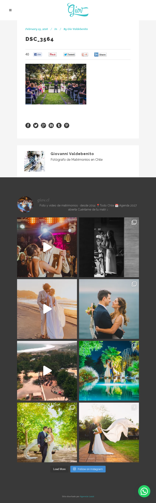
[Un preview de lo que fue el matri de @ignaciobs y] (47, 371)
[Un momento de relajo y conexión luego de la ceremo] (47, 309)
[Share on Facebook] (28, 125)
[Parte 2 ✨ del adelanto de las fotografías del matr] (109, 371)
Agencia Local (87, 496)
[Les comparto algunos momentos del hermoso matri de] (109, 309)
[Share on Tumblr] (59, 125)
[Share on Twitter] (35, 125)
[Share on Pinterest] (66, 125)
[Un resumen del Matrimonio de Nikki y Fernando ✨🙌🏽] (109, 432)
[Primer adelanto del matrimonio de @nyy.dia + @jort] (47, 432)
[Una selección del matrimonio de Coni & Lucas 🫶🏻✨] (109, 247)
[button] (144, 491)
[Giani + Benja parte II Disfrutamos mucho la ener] (47, 247)
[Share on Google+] (43, 125)
